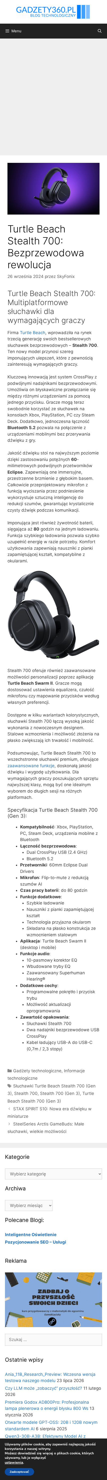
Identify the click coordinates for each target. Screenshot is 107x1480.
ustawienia (14, 1462)
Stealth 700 (26, 1093)
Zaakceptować (19, 1472)
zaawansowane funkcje (30, 765)
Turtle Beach (32, 332)
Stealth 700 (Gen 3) (60, 1093)
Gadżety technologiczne (37, 1070)
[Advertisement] (53, 94)
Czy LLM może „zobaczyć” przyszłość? (43, 1388)
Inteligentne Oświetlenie (30, 1234)
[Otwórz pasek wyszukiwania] (99, 31)
